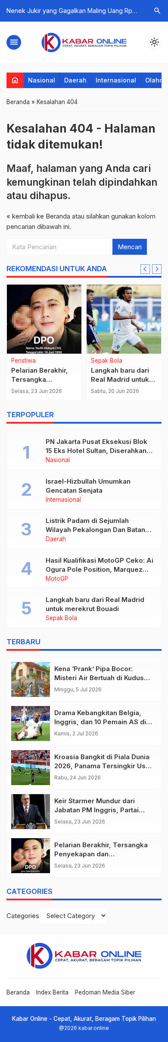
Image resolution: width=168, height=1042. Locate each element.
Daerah (75, 80)
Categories (22, 916)
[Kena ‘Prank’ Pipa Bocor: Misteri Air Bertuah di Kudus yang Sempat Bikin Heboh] (30, 679)
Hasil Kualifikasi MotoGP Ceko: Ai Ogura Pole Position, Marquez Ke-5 (99, 569)
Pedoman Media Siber (105, 992)
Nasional (41, 80)
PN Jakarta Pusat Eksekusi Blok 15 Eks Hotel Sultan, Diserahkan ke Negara (96, 450)
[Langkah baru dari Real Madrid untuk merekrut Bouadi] (76, 319)
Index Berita (52, 992)
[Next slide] (157, 269)
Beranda (18, 992)
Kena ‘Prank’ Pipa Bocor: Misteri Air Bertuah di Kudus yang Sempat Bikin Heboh (99, 678)
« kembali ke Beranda (38, 216)
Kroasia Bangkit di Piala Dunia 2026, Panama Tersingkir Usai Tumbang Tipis (102, 766)
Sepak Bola (59, 361)
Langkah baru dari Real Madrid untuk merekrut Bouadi (73, 379)
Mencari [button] (130, 247)
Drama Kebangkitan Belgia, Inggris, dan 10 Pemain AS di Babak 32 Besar (100, 722)
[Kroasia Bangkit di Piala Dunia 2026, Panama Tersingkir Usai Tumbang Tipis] (30, 767)
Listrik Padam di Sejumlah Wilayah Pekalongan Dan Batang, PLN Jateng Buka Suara (99, 529)
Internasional (116, 80)
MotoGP (134, 361)
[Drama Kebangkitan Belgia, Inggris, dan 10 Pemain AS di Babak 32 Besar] (30, 723)
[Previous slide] (145, 269)
